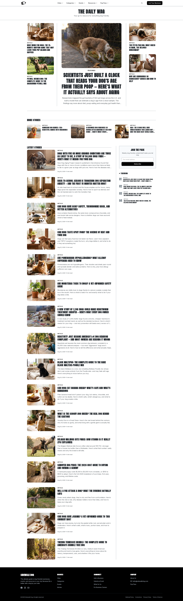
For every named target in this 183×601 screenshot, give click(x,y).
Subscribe (137, 164)
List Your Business (154, 3)
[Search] (142, 3)
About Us (133, 578)
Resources (92, 3)
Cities (59, 3)
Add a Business (98, 578)
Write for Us (97, 584)
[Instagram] (25, 588)
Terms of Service (157, 597)
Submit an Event (99, 581)
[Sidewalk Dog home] (23, 3)
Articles (59, 587)
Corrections (138, 597)
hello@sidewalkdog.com (140, 581)
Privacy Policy (147, 597)
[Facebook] (21, 588)
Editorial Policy (130, 597)
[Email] (28, 588)
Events (81, 3)
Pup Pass (103, 3)
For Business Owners (100, 587)
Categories (70, 3)
